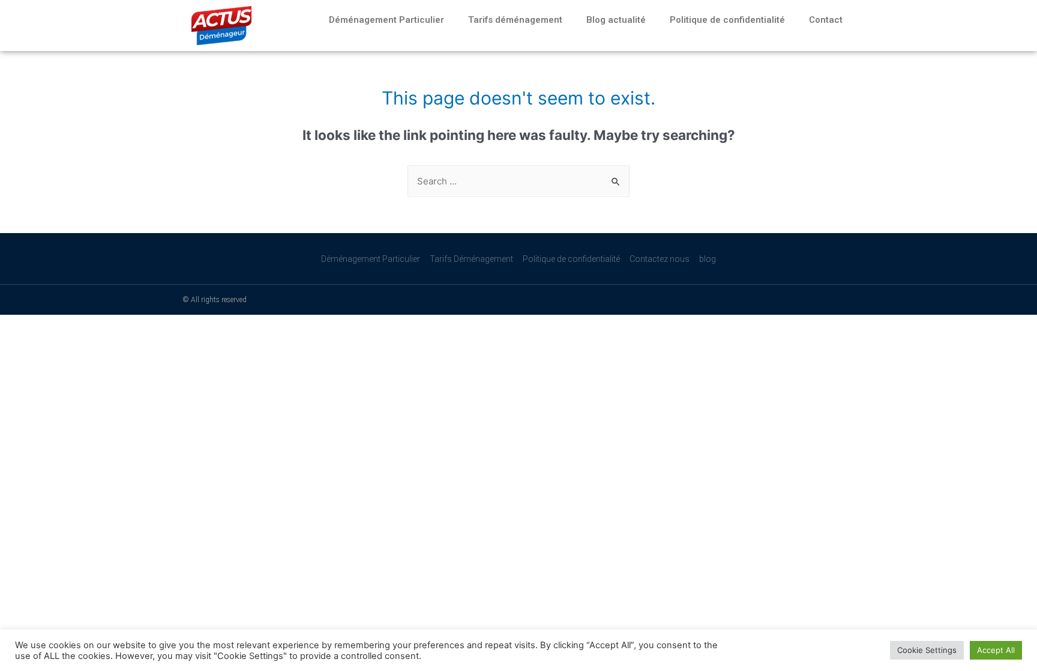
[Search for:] (518, 181)
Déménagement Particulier (386, 19)
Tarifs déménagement (515, 19)
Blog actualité (616, 19)
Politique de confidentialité (727, 19)
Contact (826, 19)
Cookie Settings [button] (927, 650)
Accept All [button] (996, 650)
